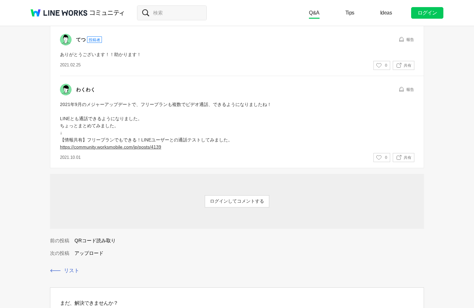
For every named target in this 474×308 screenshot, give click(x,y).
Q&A (314, 12)
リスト (71, 270)
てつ (81, 39)
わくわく (85, 89)
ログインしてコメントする (237, 201)
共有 (407, 65)
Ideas (386, 12)
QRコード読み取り (95, 240)
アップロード (89, 253)
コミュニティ (107, 13)
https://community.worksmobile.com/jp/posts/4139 (110, 146)
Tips (349, 12)
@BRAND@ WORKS (59, 12)
